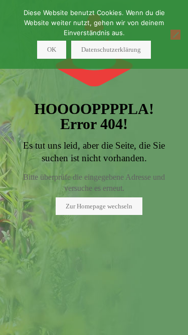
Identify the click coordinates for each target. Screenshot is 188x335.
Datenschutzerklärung (111, 49)
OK (51, 49)
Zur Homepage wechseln (99, 206)
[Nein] (175, 35)
